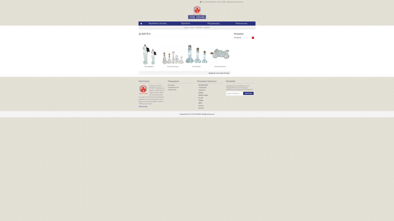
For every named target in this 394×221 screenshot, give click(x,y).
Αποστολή (248, 93)
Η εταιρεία (171, 85)
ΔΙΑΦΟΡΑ (207, 27)
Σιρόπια (201, 105)
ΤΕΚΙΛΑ (200, 100)
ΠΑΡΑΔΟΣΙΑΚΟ (203, 85)
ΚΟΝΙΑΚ (200, 93)
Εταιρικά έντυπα (173, 87)
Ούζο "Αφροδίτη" (149, 66)
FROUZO (201, 108)
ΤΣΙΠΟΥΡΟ (201, 90)
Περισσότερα (143, 106)
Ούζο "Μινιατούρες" (173, 66)
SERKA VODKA (203, 95)
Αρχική (186, 27)
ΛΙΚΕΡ (200, 103)
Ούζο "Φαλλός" (196, 66)
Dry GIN (200, 98)
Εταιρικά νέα (172, 89)
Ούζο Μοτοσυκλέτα (220, 66)
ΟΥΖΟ (192, 27)
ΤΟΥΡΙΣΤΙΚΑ (198, 27)
